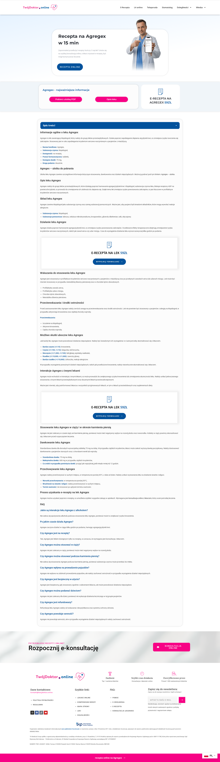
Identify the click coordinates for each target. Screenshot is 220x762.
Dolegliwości (182, 7)
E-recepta (99, 253)
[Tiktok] (41, 713)
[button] (176, 125)
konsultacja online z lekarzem (140, 498)
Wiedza (199, 7)
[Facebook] (37, 713)
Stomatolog (167, 7)
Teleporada (152, 7)
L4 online (138, 7)
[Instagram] (32, 713)
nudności (86, 353)
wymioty (78, 353)
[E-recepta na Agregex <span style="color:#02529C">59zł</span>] (160, 91)
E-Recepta (125, 7)
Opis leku (111, 99)
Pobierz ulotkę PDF (65, 99)
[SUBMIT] (182, 700)
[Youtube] (46, 713)
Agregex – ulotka (168, 174)
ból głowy (70, 353)
